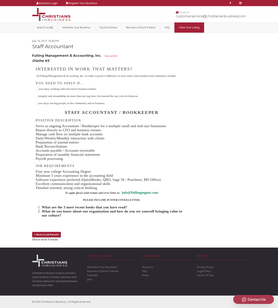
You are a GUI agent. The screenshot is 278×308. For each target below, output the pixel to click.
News (145, 275)
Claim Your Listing (189, 27)
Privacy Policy (205, 267)
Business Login (48, 3)
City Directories (108, 27)
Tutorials (92, 275)
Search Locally (45, 27)
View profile (110, 55)
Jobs (89, 279)
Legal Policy (204, 271)
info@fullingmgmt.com (140, 192)
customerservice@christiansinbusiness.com (211, 16)
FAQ (167, 27)
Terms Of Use (205, 275)
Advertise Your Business (76, 27)
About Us (147, 267)
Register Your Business (82, 3)
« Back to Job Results (46, 234)
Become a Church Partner (141, 27)
